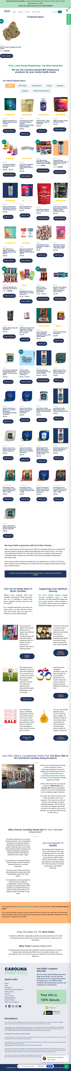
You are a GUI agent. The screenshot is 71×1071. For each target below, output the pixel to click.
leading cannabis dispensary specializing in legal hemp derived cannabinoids (52, 776)
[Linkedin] (9, 1006)
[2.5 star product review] (61, 327)
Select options (6, 56)
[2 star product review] (27, 286)
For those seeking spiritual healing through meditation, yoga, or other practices (53, 597)
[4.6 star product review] (10, 116)
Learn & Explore (36, 11)
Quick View (11, 40)
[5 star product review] (27, 116)
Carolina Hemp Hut (25, 906)
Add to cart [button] (25, 134)
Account (27, 11)
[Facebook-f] (6, 1006)
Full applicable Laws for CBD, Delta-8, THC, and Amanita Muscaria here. (23, 1045)
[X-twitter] (13, 1006)
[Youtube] (20, 1006)
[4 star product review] (10, 159)
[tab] (10, 86)
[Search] (60, 12)
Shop (14, 11)
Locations (20, 11)
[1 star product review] (27, 202)
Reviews (69, 18)
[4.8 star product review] (44, 116)
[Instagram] (16, 1006)
